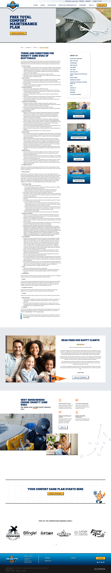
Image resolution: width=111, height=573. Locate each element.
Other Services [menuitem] (52, 5)
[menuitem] (78, 58)
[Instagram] (103, 562)
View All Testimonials (80, 377)
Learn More (78, 159)
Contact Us (48, 561)
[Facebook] (99, 562)
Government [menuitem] (82, 5)
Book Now (102, 5)
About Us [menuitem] (91, 5)
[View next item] (56, 544)
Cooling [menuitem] (35, 5)
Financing (88, 1)
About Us (63, 427)
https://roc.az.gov (40, 311)
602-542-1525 (29, 311)
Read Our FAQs (79, 180)
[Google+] (97, 562)
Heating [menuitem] (43, 5)
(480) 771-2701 (98, 1)
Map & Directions (28, 562)
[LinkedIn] (101, 562)
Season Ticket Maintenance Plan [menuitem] (67, 5)
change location (74, 1)
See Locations (79, 116)
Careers (73, 558)
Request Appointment (18, 33)
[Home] (12, 4)
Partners (81, 1)
